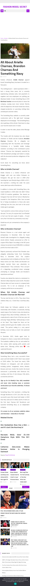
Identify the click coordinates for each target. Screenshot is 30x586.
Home (2, 38)
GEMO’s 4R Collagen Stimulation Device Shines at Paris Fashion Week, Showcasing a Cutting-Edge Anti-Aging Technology (15, 561)
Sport (11, 488)
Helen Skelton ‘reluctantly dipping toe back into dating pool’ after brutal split (5, 487)
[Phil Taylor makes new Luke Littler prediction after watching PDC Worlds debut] (15, 500)
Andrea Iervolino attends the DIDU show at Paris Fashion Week (15, 557)
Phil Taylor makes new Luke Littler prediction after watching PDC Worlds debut (13, 513)
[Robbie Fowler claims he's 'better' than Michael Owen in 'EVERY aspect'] (5, 523)
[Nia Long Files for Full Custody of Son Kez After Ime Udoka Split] (24, 465)
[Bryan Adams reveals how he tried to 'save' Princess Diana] (15, 465)
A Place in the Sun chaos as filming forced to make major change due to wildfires (26, 487)
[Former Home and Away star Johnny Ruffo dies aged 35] (5, 465)
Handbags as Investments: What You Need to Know (13, 575)
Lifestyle (6, 38)
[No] (28, 581)
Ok (15, 583)
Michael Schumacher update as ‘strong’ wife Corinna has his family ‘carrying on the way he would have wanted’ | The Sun (19, 532)
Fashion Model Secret (15, 6)
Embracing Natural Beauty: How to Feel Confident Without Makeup (14, 571)
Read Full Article (10, 455)
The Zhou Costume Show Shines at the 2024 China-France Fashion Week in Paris (14, 566)
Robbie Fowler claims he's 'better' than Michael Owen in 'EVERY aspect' (19, 523)
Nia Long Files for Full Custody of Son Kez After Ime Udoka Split (24, 477)
